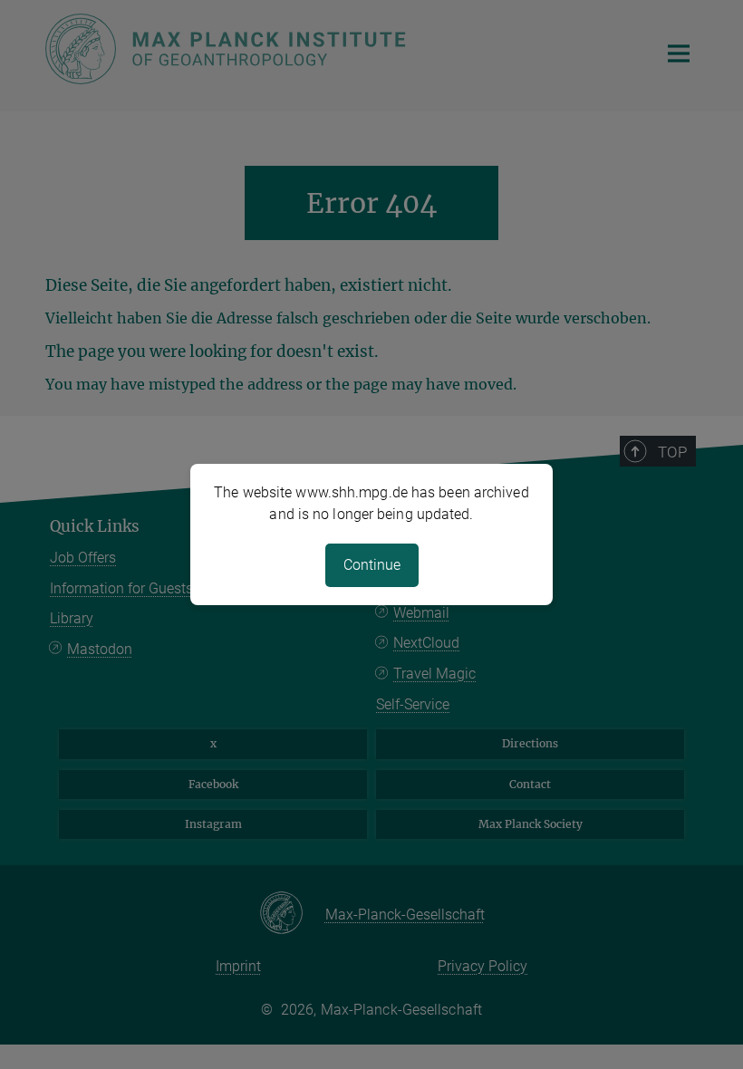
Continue (371, 564)
